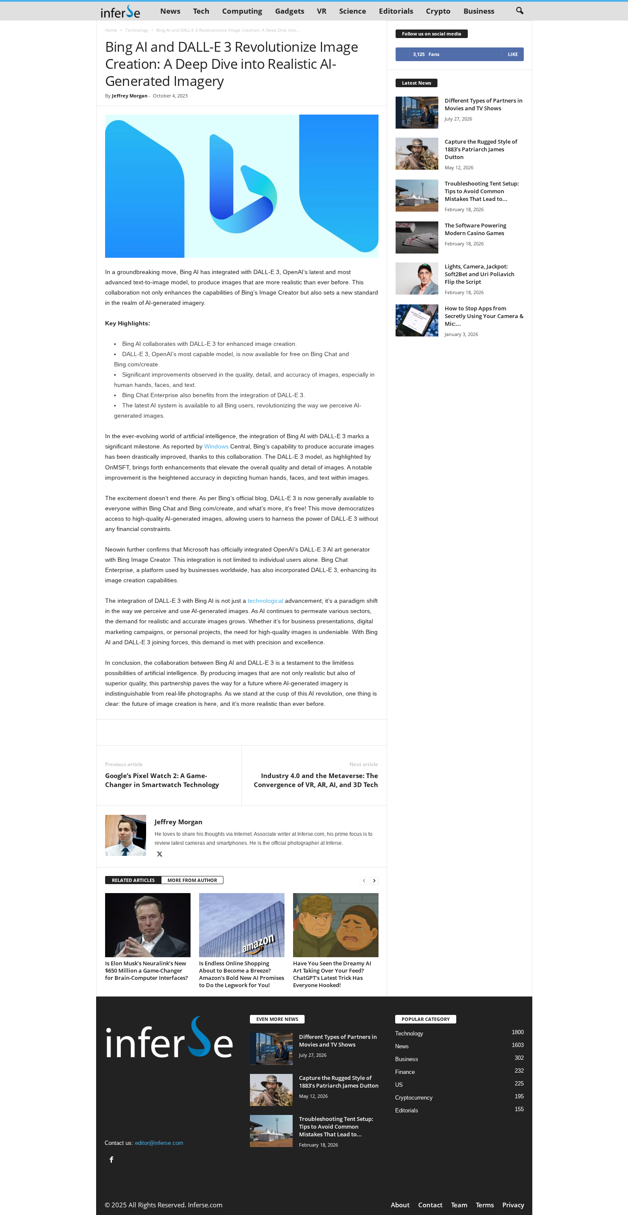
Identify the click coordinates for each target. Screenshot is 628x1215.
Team (459, 1204)
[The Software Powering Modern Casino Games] (417, 237)
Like (513, 54)
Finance (405, 1072)
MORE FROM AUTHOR (192, 880)
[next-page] (374, 880)
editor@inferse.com (159, 1143)
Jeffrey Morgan (129, 95)
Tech (201, 11)
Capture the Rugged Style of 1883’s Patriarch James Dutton (481, 149)
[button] (519, 11)
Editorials (396, 11)
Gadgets (289, 11)
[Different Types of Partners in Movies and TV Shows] (417, 113)
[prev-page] (364, 880)
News (170, 11)
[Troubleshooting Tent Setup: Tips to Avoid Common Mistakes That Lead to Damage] (417, 196)
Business (479, 11)
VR (321, 11)
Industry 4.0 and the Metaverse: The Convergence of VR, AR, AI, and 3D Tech (316, 780)
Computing (242, 11)
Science (352, 11)
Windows (216, 446)
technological (265, 600)
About (400, 1204)
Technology (136, 30)
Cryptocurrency (414, 1097)
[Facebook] (112, 1160)
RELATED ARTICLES (133, 880)
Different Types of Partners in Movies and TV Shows (483, 104)
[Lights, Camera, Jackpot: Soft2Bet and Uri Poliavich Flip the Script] (417, 278)
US (399, 1085)
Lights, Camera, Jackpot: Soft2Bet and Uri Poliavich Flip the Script (479, 274)
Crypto (438, 11)
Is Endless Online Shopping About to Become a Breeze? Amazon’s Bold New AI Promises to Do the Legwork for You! (241, 974)
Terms (485, 1204)
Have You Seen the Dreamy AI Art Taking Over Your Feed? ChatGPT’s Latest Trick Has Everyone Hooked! (332, 974)
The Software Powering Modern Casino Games (475, 229)
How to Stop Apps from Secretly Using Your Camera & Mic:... (484, 315)
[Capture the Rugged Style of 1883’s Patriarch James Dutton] (417, 154)
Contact (430, 1204)
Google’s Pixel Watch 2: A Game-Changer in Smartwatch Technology (162, 780)
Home (111, 30)
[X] (160, 855)
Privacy (513, 1204)
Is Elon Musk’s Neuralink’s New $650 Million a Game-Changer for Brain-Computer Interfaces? (146, 970)
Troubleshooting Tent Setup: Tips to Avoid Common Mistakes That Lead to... (482, 191)
